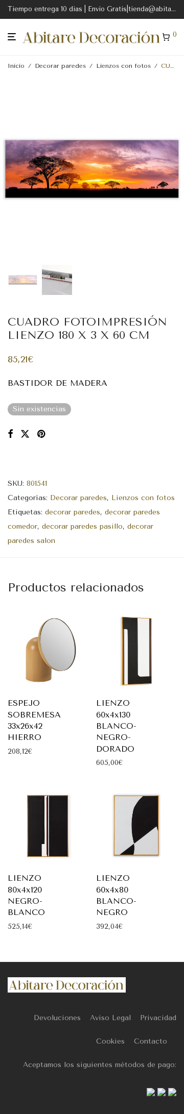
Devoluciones (57, 1017)
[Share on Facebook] (10, 434)
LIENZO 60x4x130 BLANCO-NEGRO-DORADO (116, 726)
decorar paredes (72, 512)
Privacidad (158, 1017)
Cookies (110, 1041)
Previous (10, 169)
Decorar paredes (60, 65)
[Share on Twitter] (25, 434)
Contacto (150, 1041)
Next (174, 169)
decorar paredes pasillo (82, 526)
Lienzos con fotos (123, 65)
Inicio (16, 65)
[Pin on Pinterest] (42, 434)
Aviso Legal (110, 1017)
